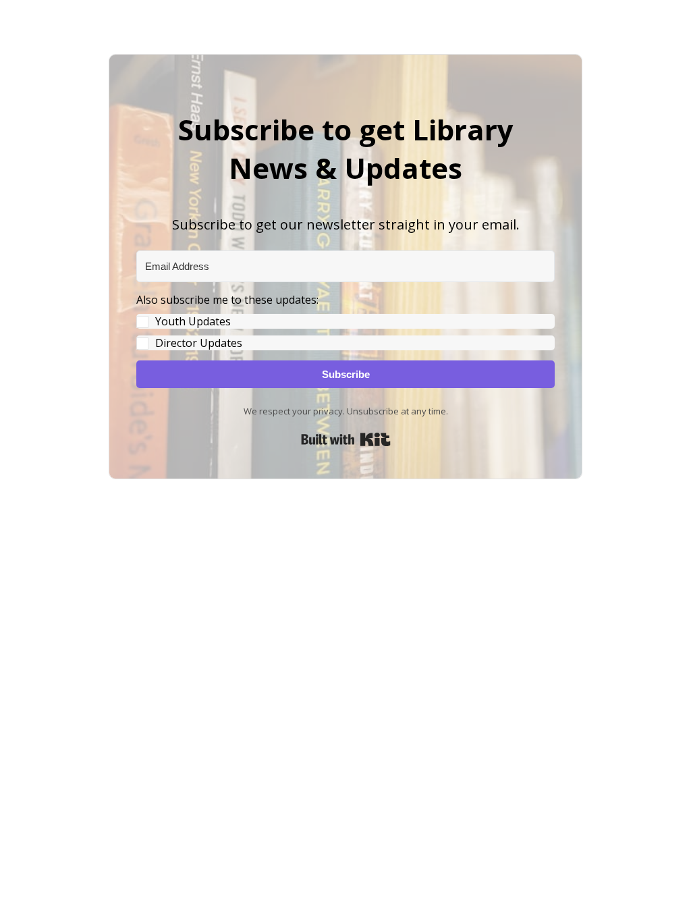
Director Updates (198, 342)
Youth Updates (193, 321)
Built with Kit (346, 439)
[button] (345, 321)
